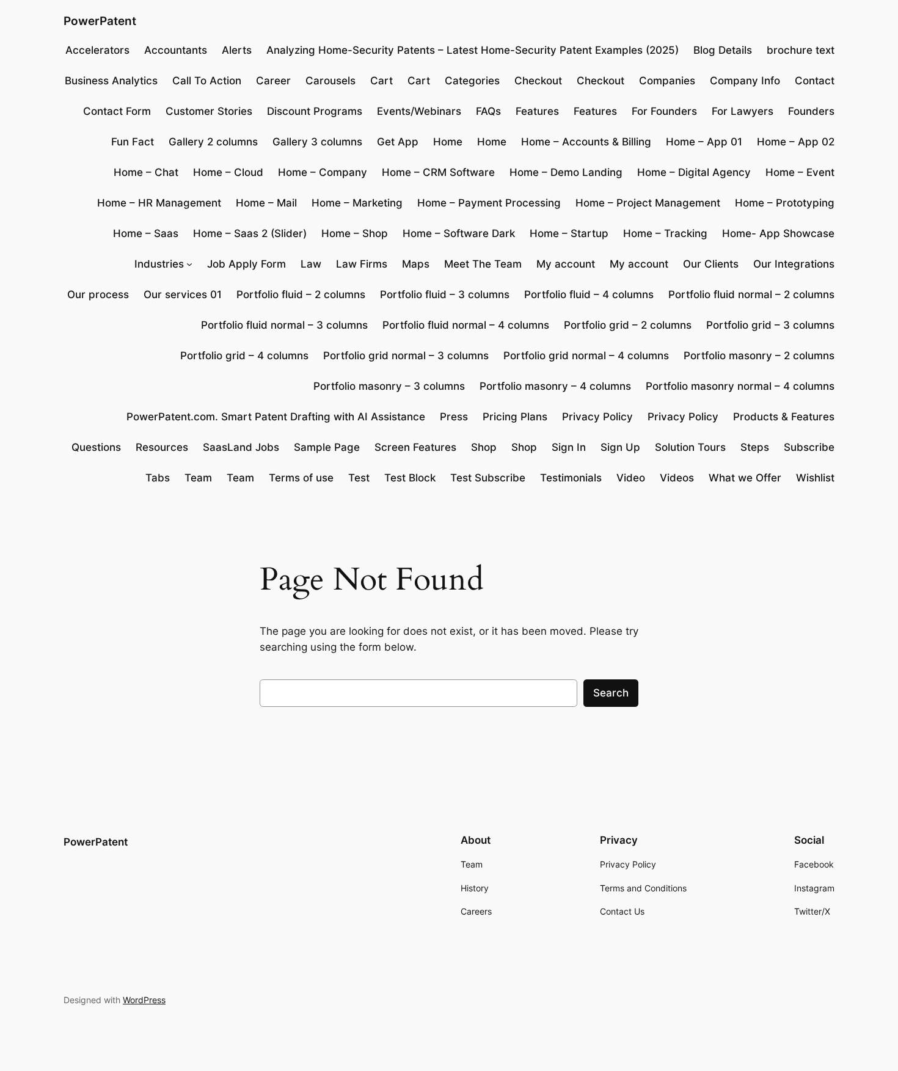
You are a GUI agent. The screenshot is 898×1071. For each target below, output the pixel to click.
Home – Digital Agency (694, 172)
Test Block (410, 478)
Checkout (538, 81)
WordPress (144, 1000)
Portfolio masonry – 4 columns (555, 386)
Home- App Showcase (778, 233)
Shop (484, 447)
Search (611, 693)
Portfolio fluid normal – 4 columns (465, 325)
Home (447, 142)
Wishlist (815, 478)
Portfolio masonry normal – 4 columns (740, 386)
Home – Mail (266, 203)
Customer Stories (209, 111)
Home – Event (799, 172)
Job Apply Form (246, 264)
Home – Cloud (228, 172)
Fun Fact (132, 142)
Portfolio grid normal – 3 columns (406, 355)
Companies (667, 81)
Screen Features (415, 447)
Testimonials (571, 478)
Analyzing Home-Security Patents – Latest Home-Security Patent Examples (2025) (472, 50)
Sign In (569, 447)
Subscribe (809, 447)
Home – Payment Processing (489, 203)
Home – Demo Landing (565, 172)
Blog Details (722, 50)
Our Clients (711, 264)
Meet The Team (483, 264)
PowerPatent (100, 20)
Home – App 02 (795, 142)
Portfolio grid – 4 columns (244, 355)
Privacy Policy (597, 417)
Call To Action (206, 81)
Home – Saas (145, 233)
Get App (397, 142)
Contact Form (117, 111)
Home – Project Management (647, 203)
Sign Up (620, 447)
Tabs (157, 478)
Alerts (237, 50)
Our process (98, 294)
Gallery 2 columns (213, 142)
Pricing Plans (515, 417)
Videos (677, 478)
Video (630, 478)
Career (273, 81)
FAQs (488, 111)
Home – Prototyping (784, 203)
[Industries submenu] (189, 264)
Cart (381, 81)
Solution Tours (690, 447)
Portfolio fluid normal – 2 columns (751, 294)
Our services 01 (183, 294)
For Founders (664, 111)
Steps (754, 447)
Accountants (175, 50)
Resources (162, 447)
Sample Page (327, 447)
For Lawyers (742, 111)
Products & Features (783, 417)
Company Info (745, 81)
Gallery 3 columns (317, 142)
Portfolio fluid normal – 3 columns (284, 325)
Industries (159, 264)
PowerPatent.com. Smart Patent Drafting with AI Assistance (275, 417)
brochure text (800, 50)
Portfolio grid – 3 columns (770, 325)
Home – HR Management (159, 203)
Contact (814, 81)
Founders (811, 111)
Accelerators (97, 50)
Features (537, 111)
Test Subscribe (487, 478)
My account (565, 264)
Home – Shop (354, 233)
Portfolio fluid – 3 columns (444, 294)
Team (198, 478)
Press (454, 417)
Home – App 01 (704, 142)
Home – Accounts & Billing (586, 142)
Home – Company (322, 172)
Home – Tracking (665, 233)
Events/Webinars (419, 111)
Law (311, 264)
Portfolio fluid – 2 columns (300, 294)
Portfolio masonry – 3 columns (389, 386)
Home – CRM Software (438, 172)
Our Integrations (793, 264)
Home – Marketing (357, 203)
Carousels (330, 81)
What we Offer (745, 478)
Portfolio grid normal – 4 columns (586, 355)
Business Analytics (111, 81)
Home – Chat (146, 172)
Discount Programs (314, 111)
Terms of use (301, 478)
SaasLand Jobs (241, 447)
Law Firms (361, 264)
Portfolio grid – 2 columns (628, 325)
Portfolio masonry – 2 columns (759, 355)
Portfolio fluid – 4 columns (589, 294)
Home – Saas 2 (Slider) (250, 233)
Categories (472, 81)
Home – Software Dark (459, 233)
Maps (415, 264)
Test (359, 478)
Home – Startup (569, 233)
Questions (96, 447)
